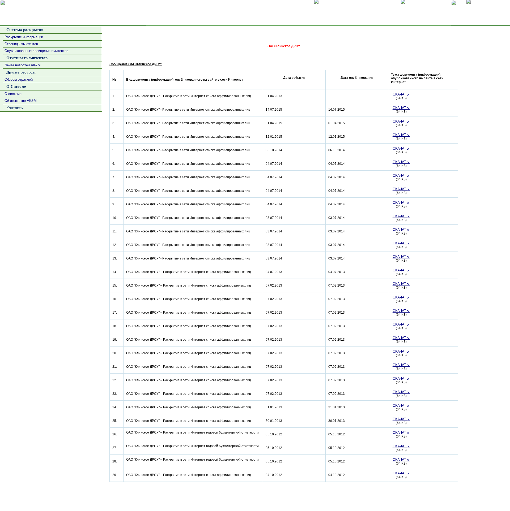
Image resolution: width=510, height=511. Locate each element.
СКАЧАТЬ (401, 94)
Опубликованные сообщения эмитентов (36, 51)
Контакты (14, 108)
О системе (13, 94)
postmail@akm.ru (495, 506)
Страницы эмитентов (21, 44)
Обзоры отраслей (19, 79)
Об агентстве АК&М (21, 101)
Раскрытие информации (24, 37)
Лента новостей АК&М (23, 65)
